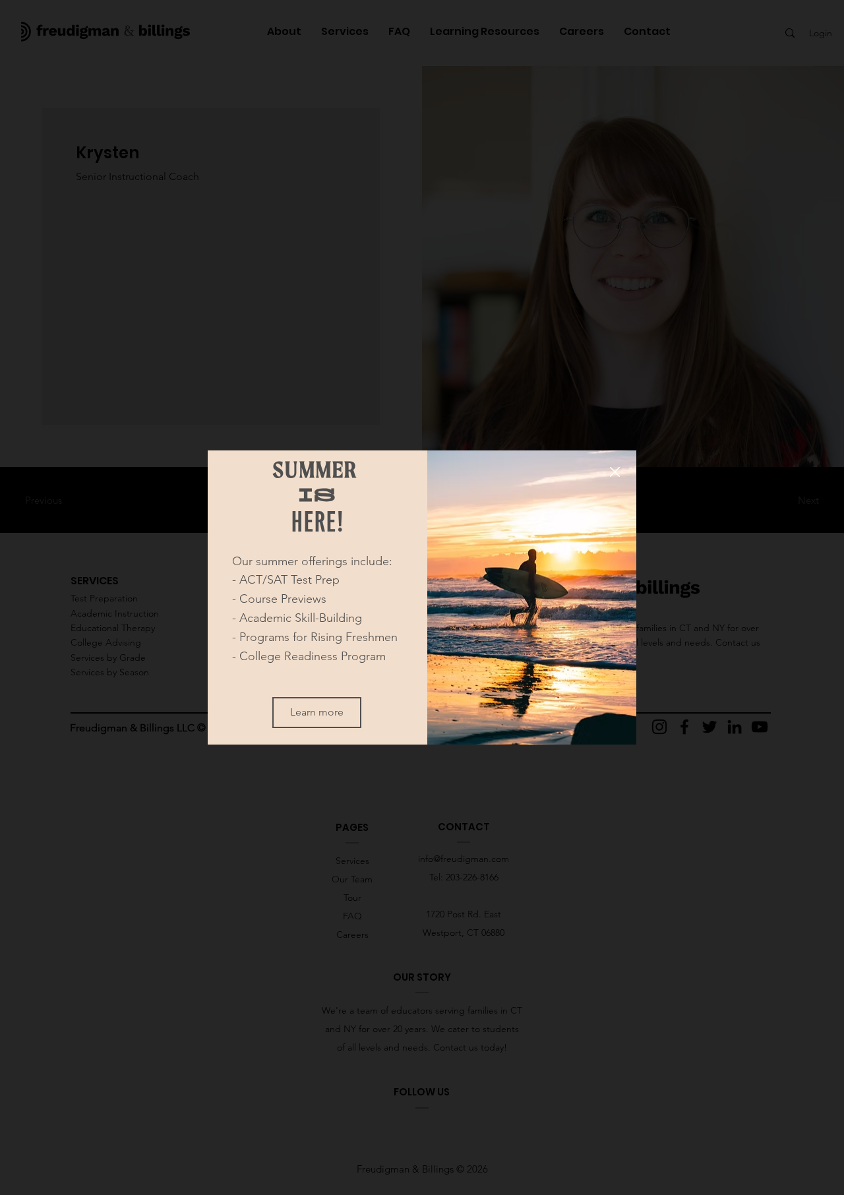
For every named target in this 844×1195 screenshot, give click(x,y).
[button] (615, 472)
